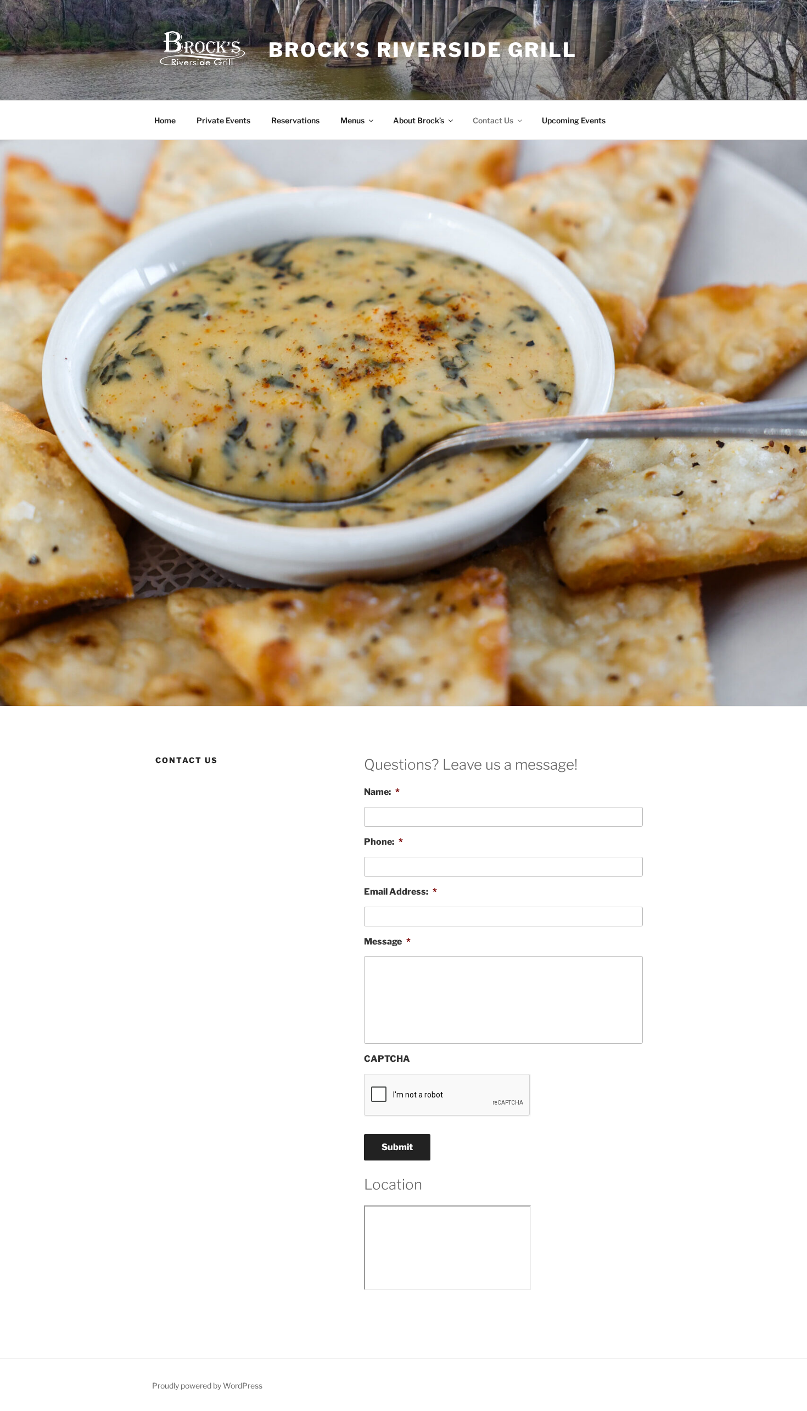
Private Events (223, 120)
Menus (352, 120)
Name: (382, 792)
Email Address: (400, 891)
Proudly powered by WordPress (207, 1385)
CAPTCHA (387, 1059)
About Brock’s (418, 120)
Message (387, 941)
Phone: (383, 842)
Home (165, 120)
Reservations (295, 120)
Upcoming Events (574, 120)
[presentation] (447, 1095)
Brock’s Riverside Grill (422, 50)
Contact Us (493, 120)
